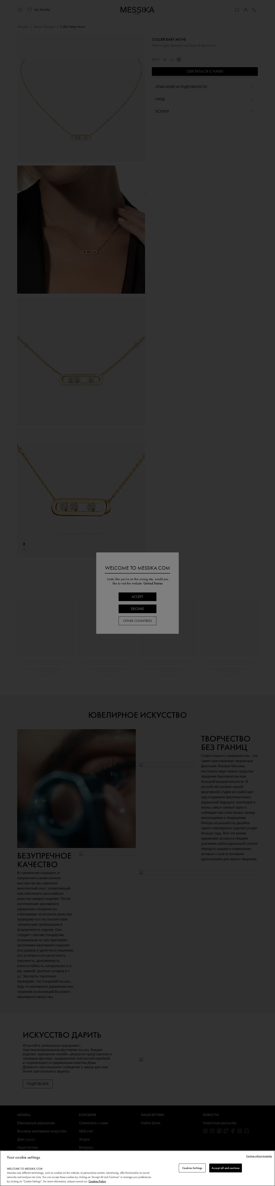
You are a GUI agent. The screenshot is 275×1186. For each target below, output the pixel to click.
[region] (137, 1168)
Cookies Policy (97, 1181)
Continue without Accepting (259, 1156)
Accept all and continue (226, 1168)
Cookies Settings (192, 1168)
